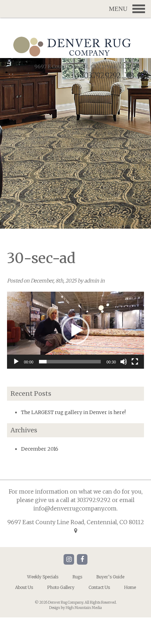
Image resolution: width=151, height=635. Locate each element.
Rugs (77, 576)
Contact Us (99, 587)
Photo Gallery (60, 587)
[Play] (16, 361)
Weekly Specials (42, 576)
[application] (75, 330)
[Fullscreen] (134, 361)
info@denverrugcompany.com (75, 508)
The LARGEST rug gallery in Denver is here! (73, 412)
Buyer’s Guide (110, 576)
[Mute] (123, 361)
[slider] (70, 361)
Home (130, 587)
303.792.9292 (100, 75)
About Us (24, 587)
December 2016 (39, 449)
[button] (75, 330)
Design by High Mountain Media (75, 607)
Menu (75, 9)
